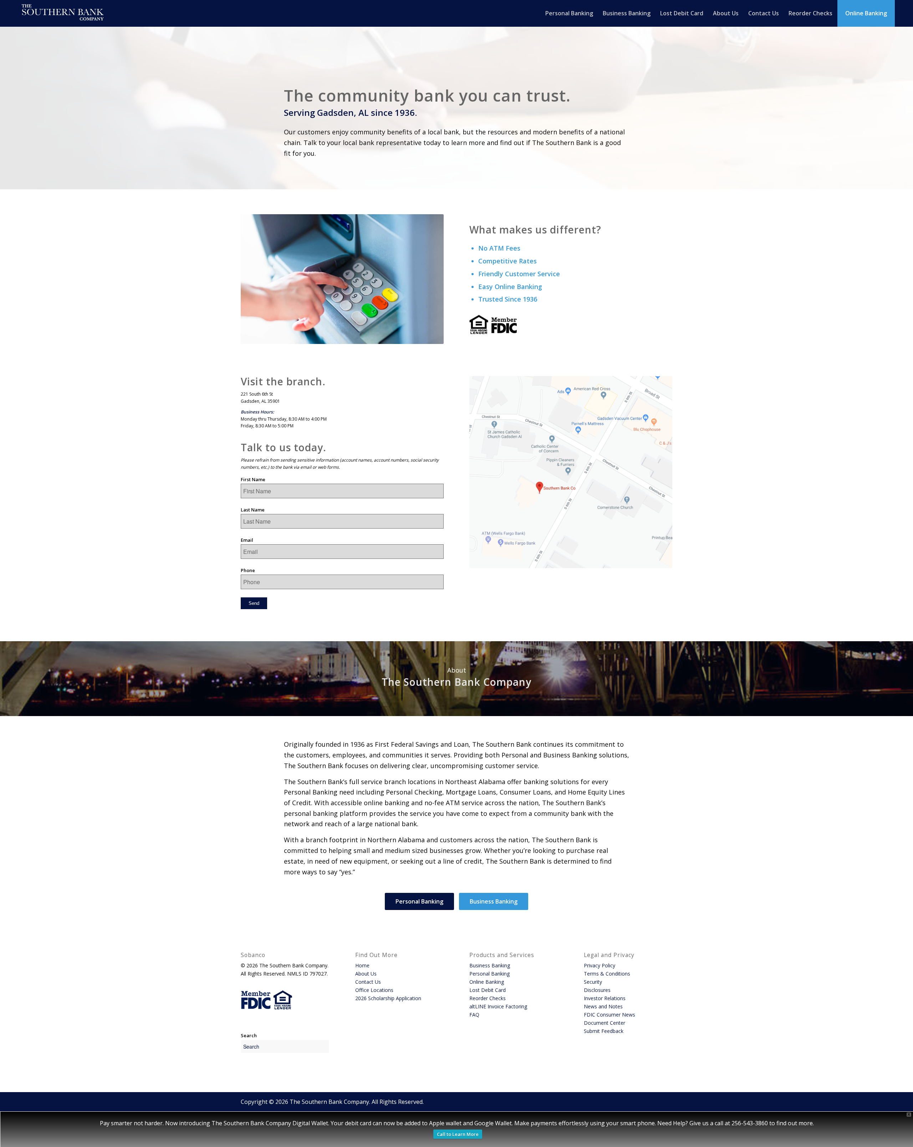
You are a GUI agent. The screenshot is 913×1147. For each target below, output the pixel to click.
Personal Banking (489, 973)
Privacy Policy (599, 965)
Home (362, 965)
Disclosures (597, 990)
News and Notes (603, 1006)
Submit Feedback (603, 1031)
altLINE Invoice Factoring (498, 1006)
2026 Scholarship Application (388, 998)
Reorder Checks (487, 998)
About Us (366, 973)
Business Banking (489, 965)
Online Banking (486, 981)
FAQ (474, 1014)
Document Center (604, 1022)
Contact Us (368, 981)
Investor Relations (605, 998)
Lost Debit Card (487, 990)
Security (593, 981)
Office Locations (374, 990)
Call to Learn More (458, 1134)
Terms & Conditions (607, 973)
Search (249, 1035)
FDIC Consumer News (609, 1014)
